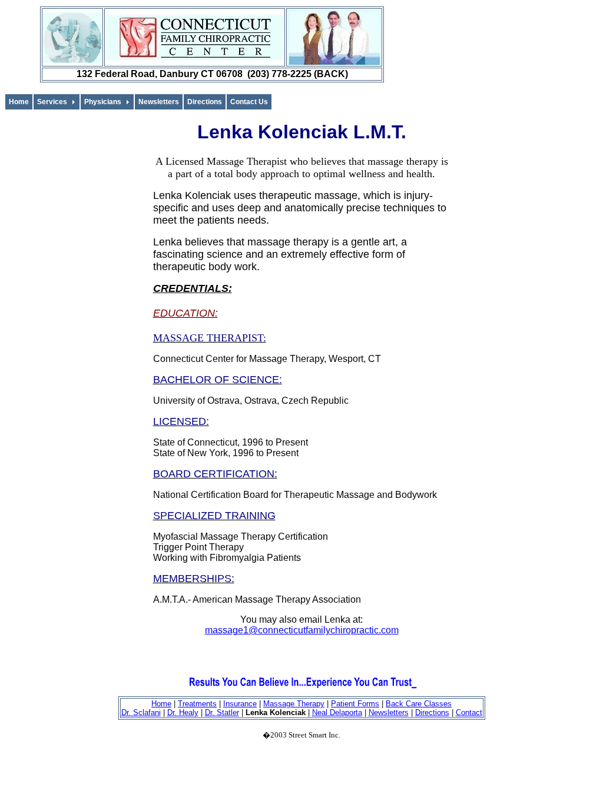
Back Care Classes (419, 703)
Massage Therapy (293, 703)
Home (161, 703)
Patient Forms (355, 703)
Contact (469, 712)
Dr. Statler (222, 712)
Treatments (197, 703)
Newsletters (389, 712)
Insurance (240, 703)
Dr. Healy (182, 712)
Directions (432, 712)
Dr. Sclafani (141, 712)
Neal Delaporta (337, 712)
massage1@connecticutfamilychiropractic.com (302, 630)
